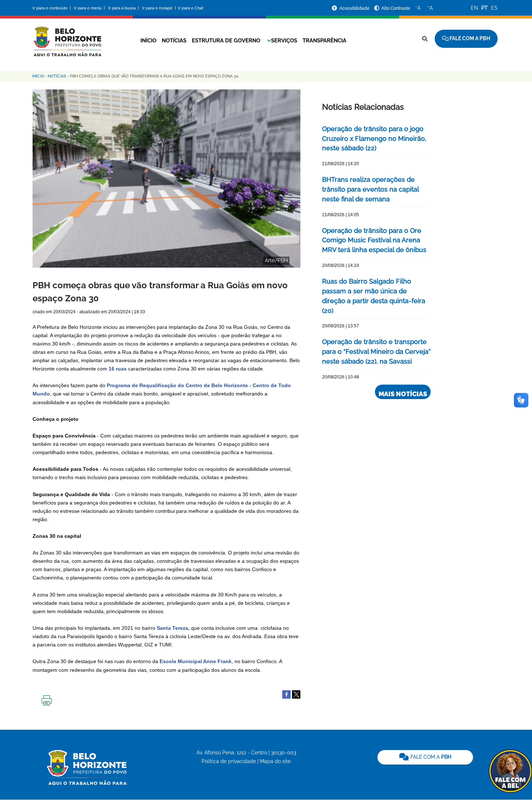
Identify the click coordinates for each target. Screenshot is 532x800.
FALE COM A (430, 757)
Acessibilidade (355, 8)
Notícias (174, 40)
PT (484, 8)
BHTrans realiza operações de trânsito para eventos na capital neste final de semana (370, 189)
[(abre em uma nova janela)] (296, 694)
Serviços (284, 40)
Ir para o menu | (90, 8)
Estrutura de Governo (226, 40)
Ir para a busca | (124, 8)
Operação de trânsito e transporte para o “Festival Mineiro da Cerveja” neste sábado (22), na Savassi (376, 351)
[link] (425, 757)
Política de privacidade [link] (229, 761)
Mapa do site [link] (275, 761)
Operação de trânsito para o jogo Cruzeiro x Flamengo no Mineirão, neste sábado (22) (374, 138)
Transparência (324, 40)
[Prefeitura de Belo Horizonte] (67, 36)
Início (148, 40)
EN (474, 8)
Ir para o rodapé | (159, 8)
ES (494, 8)
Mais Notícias (403, 394)
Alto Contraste (395, 8)
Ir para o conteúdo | (53, 8)
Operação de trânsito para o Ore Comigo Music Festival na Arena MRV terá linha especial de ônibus (374, 240)
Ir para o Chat (190, 8)
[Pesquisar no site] (424, 38)
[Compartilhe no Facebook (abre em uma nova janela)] (286, 694)
